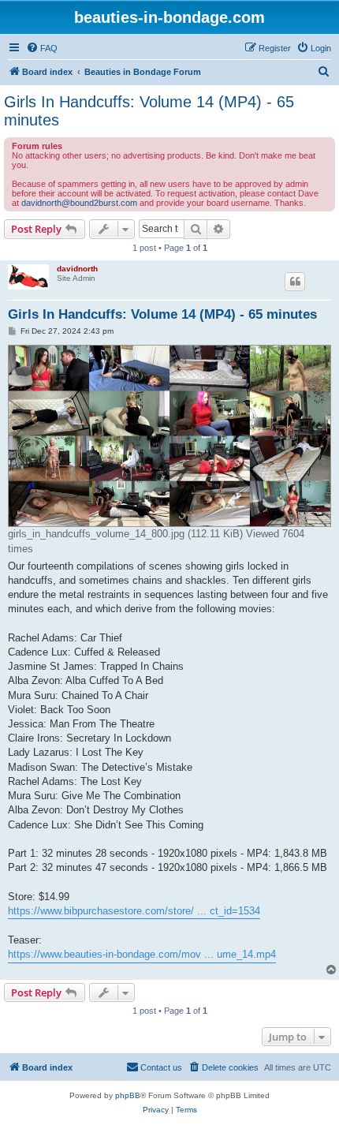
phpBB (127, 1095)
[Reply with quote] (295, 281)
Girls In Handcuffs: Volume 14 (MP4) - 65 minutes (149, 111)
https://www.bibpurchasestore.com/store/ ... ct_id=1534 (134, 911)
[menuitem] (42, 48)
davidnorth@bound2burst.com (79, 202)
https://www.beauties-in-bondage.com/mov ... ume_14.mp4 (142, 954)
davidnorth (77, 268)
